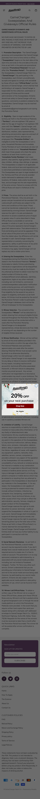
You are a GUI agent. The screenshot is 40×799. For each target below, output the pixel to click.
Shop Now (20, 406)
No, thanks (20, 411)
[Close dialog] (36, 385)
